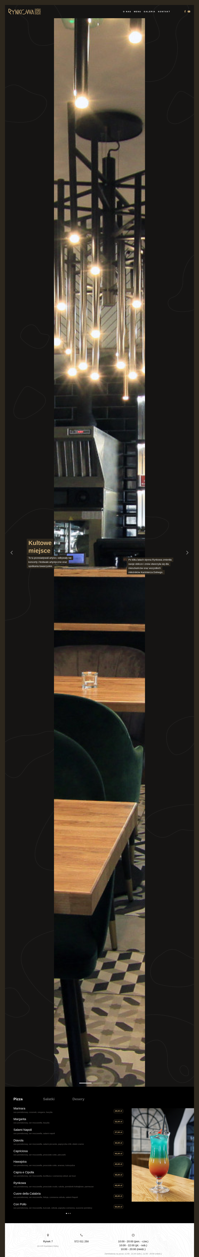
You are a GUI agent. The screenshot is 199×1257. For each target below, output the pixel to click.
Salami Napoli (22, 1129)
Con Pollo (19, 1204)
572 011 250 (81, 1241)
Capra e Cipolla (23, 1172)
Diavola (18, 1140)
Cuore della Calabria (27, 1193)
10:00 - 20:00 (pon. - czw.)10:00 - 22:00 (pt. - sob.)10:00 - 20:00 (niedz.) (133, 1245)
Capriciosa (20, 1151)
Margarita (19, 1119)
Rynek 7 (48, 1241)
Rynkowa (19, 1183)
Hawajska (20, 1161)
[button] (187, 552)
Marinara (19, 1108)
